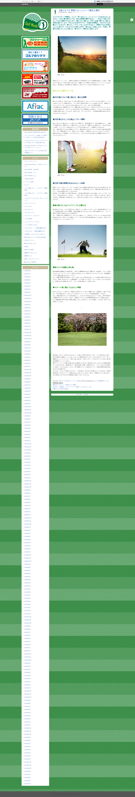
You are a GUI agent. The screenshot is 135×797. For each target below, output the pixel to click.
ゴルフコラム (28, 206)
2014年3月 (27, 719)
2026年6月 (27, 277)
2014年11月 (27, 694)
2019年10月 (27, 524)
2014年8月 (27, 703)
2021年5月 (27, 465)
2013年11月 (27, 731)
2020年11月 (27, 484)
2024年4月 (27, 357)
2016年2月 (27, 647)
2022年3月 (27, 434)
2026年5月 (27, 280)
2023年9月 (27, 379)
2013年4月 (27, 753)
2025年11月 (27, 298)
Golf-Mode (25, 4)
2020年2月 (27, 511)
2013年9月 (27, 737)
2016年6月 (27, 635)
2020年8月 (27, 493)
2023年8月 (27, 382)
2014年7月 (27, 706)
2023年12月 (27, 369)
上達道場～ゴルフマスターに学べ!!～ (35, 234)
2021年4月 (27, 468)
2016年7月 (27, 632)
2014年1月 (27, 725)
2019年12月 (27, 518)
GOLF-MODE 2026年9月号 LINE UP (34, 132)
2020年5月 (27, 502)
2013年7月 (27, 743)
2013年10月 (27, 734)
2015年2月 (27, 685)
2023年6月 (27, 388)
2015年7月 (27, 669)
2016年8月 (27, 629)
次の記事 (85, 394)
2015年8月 (27, 666)
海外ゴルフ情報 (28, 249)
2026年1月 (27, 292)
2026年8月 (27, 270)
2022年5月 (27, 428)
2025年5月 (27, 317)
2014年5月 (27, 712)
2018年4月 (27, 579)
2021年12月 (27, 443)
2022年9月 (27, 416)
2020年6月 (27, 499)
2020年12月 (27, 481)
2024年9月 (27, 342)
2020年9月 (27, 490)
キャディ (26, 185)
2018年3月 (27, 583)
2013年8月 (27, 740)
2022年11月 (27, 410)
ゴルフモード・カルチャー (32, 215)
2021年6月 (27, 462)
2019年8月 (27, 530)
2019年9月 (27, 527)
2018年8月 (27, 567)
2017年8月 (27, 592)
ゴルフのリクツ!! (29, 212)
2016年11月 (27, 620)
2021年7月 (27, 459)
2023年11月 (27, 372)
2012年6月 (27, 777)
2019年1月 (27, 552)
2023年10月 (27, 375)
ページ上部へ (131, 19)
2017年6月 (27, 598)
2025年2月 (27, 326)
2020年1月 (27, 515)
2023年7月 (27, 385)
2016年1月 (27, 651)
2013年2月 (27, 756)
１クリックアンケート (30, 161)
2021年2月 (27, 474)
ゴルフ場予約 (28, 218)
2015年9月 (27, 663)
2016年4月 (27, 641)
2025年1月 (27, 329)
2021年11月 (27, 447)
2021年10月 (27, 450)
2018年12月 (27, 555)
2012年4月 (27, 783)
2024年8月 (27, 345)
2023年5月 (27, 391)
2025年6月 (27, 314)
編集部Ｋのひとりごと (30, 252)
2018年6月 (27, 573)
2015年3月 (27, 681)
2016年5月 (27, 638)
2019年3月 (27, 545)
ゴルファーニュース (30, 203)
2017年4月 (27, 604)
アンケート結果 (28, 182)
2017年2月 (27, 610)
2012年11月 (27, 765)
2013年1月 (27, 759)
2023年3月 (27, 397)
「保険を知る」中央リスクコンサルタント (103, 1)
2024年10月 (27, 338)
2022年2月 (27, 437)
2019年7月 (27, 533)
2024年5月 (27, 354)
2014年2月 (27, 722)
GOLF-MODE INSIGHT (31, 169)
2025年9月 (27, 304)
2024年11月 (27, 335)
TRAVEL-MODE (29, 178)
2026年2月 (27, 289)
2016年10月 (27, 623)
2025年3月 (27, 323)
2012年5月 (27, 780)
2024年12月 (27, 332)
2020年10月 (27, 487)
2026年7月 (27, 274)
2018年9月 (27, 564)
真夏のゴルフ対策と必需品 (60, 389)
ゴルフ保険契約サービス (102, 381)
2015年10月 (27, 660)
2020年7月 (27, 496)
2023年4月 (27, 394)
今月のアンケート (29, 240)
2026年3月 (27, 286)
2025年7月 (27, 311)
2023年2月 (27, 400)
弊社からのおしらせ (30, 243)
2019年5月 (27, 539)
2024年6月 (27, 351)
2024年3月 (27, 360)
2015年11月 (27, 657)
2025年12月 (27, 295)
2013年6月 (27, 746)
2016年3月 (27, 644)
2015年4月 (27, 678)
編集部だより (28, 255)
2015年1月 (27, 688)
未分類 (26, 246)
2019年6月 (27, 536)
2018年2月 (27, 586)
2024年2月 (27, 363)
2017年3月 (27, 607)
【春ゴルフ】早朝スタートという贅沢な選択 (79, 10)
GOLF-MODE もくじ (30, 175)
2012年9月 (27, 771)
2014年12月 (27, 691)
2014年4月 (27, 715)
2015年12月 (27, 654)
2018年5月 (27, 576)
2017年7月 (27, 595)
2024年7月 (27, 348)
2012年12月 (27, 762)
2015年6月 (27, 672)
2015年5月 (27, 675)
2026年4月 (27, 283)
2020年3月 (27, 508)
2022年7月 (27, 422)
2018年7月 (27, 570)
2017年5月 (27, 601)
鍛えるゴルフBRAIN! (30, 262)
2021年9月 (27, 453)
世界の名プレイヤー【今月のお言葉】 (35, 237)
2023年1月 (27, 403)
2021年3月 (27, 471)
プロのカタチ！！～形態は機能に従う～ (35, 228)
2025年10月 (27, 301)
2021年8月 (27, 456)
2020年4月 (27, 505)
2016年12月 (27, 617)
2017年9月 (27, 589)
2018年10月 (27, 561)
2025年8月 (27, 307)
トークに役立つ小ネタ (30, 225)
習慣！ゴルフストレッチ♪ (31, 259)
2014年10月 (27, 697)
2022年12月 (27, 406)
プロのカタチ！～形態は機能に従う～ (35, 231)
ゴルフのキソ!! (28, 209)
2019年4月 (27, 542)
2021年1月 (27, 477)
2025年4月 (27, 320)
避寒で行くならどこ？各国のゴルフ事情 (64, 385)
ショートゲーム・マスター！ (32, 222)
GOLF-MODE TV (29, 172)
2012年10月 (27, 768)
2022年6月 (27, 425)
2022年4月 (27, 431)
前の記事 (79, 394)
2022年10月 (27, 413)
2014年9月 (27, 700)
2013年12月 (27, 728)
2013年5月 (27, 749)
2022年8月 (27, 419)
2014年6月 (27, 709)
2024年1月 (27, 366)
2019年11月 (27, 521)
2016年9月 (27, 626)
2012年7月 (27, 774)
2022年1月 (27, 440)
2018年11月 (27, 558)
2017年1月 (27, 613)
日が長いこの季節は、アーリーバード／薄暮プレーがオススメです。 (73, 387)
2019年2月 (27, 549)
